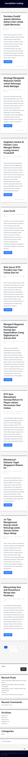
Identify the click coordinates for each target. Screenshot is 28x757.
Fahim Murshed (4, 754)
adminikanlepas (18, 28)
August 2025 (4, 723)
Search (3, 666)
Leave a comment (20, 66)
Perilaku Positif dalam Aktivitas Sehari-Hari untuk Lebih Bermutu (13, 20)
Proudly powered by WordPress (7, 753)
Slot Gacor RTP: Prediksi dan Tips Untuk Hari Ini (13, 270)
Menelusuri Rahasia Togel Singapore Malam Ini (13, 463)
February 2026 (5, 719)
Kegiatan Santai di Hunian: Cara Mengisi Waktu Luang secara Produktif (14, 147)
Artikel (6, 29)
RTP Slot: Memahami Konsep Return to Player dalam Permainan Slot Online (13, 401)
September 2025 (5, 721)
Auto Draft (9, 211)
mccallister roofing (14, 3)
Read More (8, 61)
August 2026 (4, 715)
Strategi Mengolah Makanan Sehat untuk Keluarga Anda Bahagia (14, 82)
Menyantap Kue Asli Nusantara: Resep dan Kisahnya (12, 591)
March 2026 (4, 717)
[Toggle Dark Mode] (24, 749)
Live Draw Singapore (6, 741)
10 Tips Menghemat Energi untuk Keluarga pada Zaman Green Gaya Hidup (12, 526)
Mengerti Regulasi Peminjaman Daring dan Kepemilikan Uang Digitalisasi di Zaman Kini (14, 331)
